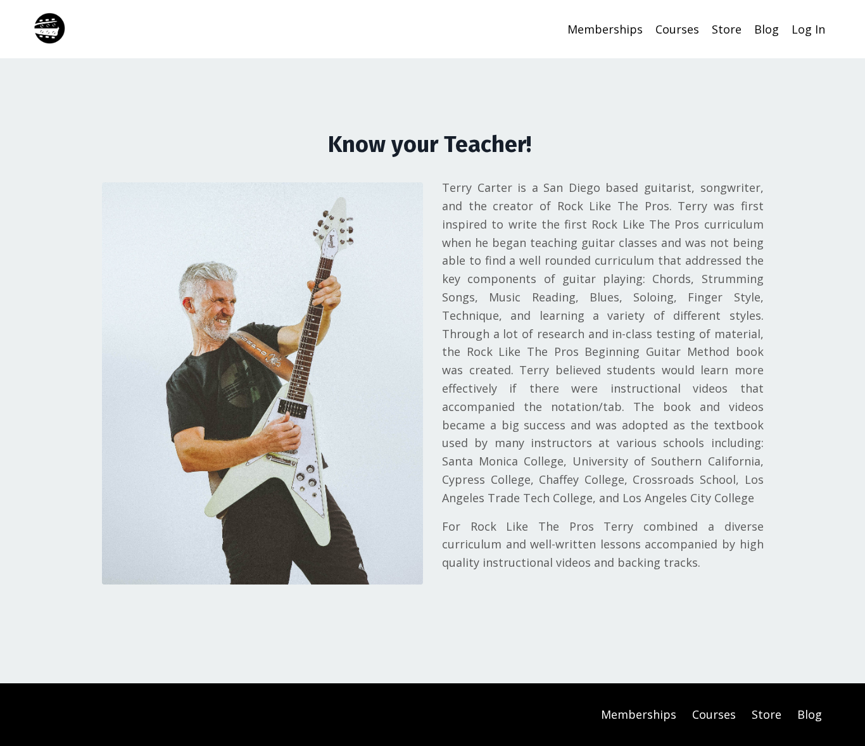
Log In (808, 29)
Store (727, 29)
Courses (677, 29)
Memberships (605, 29)
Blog (766, 29)
